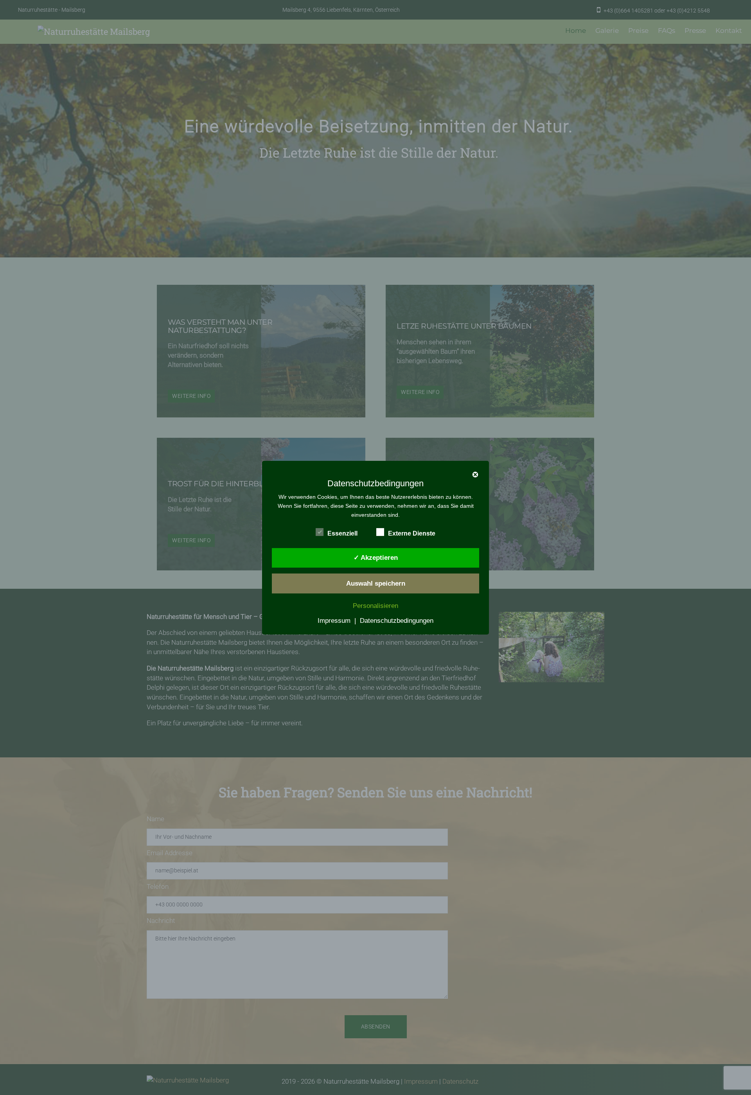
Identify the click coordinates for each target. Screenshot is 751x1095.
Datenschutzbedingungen (396, 620)
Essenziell (342, 533)
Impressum (334, 620)
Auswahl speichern (375, 583)
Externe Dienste (411, 533)
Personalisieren (375, 606)
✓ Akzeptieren (376, 557)
